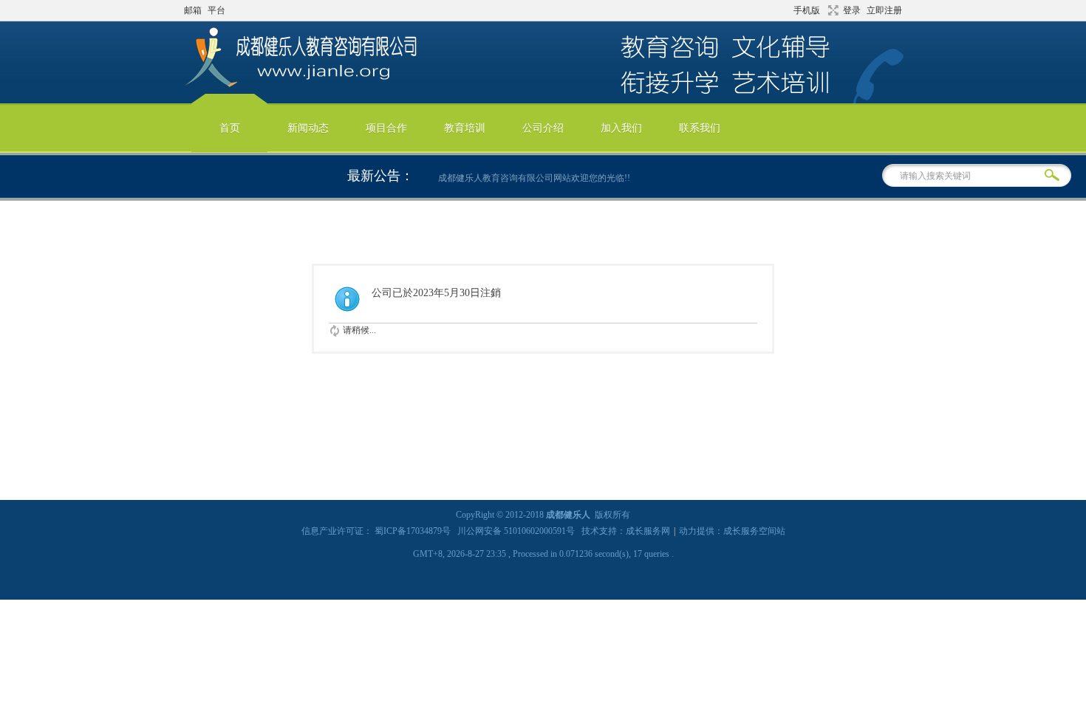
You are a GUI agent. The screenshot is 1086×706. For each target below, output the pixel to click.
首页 (229, 128)
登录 (852, 10)
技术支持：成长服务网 (625, 531)
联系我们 (699, 128)
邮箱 (193, 10)
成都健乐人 (568, 515)
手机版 (806, 10)
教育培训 (464, 128)
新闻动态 (308, 128)
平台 (216, 10)
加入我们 (621, 128)
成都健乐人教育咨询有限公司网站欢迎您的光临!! (530, 178)
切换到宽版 (831, 10)
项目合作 (386, 128)
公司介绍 (543, 128)
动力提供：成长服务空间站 (732, 531)
